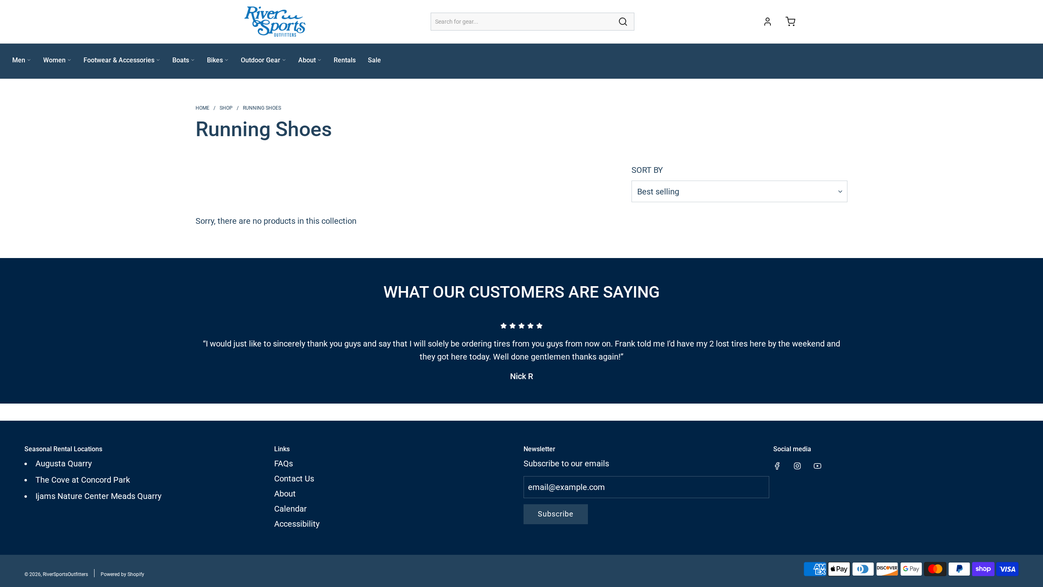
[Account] (767, 21)
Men (18, 60)
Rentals (345, 60)
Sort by (647, 170)
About (307, 60)
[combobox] (532, 22)
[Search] (623, 21)
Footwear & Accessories (119, 60)
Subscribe (556, 514)
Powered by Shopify (122, 574)
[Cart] (790, 21)
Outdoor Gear (260, 60)
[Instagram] (797, 466)
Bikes (215, 60)
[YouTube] (817, 466)
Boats (180, 60)
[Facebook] (777, 466)
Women (54, 60)
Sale (374, 60)
